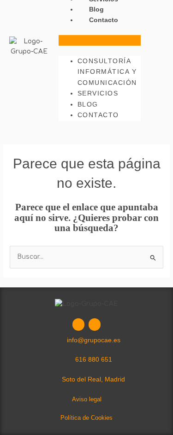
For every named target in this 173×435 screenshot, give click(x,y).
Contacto (103, 20)
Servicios (98, 93)
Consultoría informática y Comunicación (107, 71)
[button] (100, 40)
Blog (96, 9)
